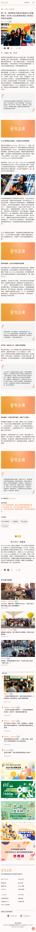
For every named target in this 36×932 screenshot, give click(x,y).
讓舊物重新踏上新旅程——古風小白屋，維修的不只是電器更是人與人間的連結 (18, 740)
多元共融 (11, 9)
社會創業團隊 (5, 898)
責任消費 (6, 750)
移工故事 (24, 521)
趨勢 (10, 21)
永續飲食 (3, 601)
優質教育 (6, 694)
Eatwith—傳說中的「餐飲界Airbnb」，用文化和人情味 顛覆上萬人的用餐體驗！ (17, 605)
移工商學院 (5, 521)
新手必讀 (20, 883)
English (3, 889)
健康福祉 (6, 707)
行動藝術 (15, 521)
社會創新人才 (5, 901)
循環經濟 (13, 736)
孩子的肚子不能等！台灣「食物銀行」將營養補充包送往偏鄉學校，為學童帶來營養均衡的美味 (18, 725)
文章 (6, 9)
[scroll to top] (33, 928)
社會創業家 (11, 601)
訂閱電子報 (21, 901)
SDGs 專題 (21, 886)
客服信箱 (20, 898)
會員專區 (27, 2)
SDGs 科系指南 (5, 904)
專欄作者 (3, 886)
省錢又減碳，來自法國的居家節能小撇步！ (17, 752)
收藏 (16, 48)
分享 (2, 48)
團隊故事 (3, 883)
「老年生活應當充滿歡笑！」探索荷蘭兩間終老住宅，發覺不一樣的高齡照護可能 (18, 711)
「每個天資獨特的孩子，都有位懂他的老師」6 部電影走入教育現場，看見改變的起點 (19, 697)
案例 (16, 601)
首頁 (2, 9)
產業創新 (13, 707)
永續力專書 (21, 889)
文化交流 (5, 526)
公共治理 (10, 630)
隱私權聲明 (18, 923)
